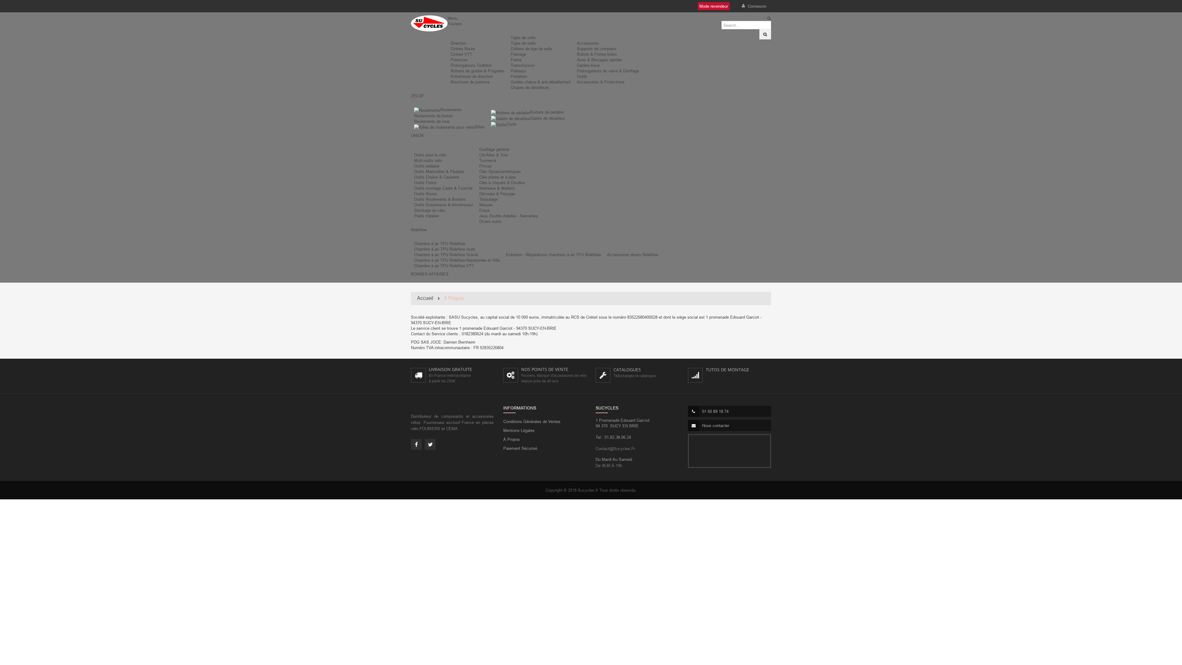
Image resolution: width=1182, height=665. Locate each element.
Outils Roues (425, 193)
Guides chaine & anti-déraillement (541, 81)
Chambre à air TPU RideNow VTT (444, 265)
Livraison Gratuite (450, 369)
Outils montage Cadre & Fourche (443, 188)
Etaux (484, 210)
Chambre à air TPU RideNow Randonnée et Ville (457, 260)
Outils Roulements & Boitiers (440, 199)
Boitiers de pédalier (547, 112)
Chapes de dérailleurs (530, 87)
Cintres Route (463, 48)
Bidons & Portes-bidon (597, 54)
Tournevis (488, 160)
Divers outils (490, 221)
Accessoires (588, 43)
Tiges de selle (523, 37)
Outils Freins (425, 182)
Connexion (756, 6)
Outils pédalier (427, 165)
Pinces (485, 165)
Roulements (450, 109)
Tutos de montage (727, 370)
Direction (458, 43)
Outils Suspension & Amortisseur (443, 204)
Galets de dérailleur (547, 118)
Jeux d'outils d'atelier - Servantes (508, 215)
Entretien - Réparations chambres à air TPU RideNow (553, 254)
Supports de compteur (596, 48)
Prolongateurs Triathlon (471, 65)
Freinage (518, 54)
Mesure (485, 204)
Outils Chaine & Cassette (436, 177)
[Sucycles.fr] (429, 23)
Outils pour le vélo (430, 154)
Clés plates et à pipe (497, 177)
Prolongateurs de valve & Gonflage (608, 70)
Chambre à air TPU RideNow (439, 243)
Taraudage (488, 199)
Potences (459, 59)
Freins (516, 59)
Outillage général (494, 149)
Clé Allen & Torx (493, 154)
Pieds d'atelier (426, 215)
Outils (582, 76)
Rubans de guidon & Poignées (478, 70)
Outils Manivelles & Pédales (439, 171)
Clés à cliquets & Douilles (502, 182)
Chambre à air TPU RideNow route (444, 249)
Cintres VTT (461, 54)
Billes (480, 126)
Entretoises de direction (472, 76)
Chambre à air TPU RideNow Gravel (446, 254)
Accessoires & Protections (601, 81)
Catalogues (627, 370)
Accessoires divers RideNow (632, 254)
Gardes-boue (588, 65)
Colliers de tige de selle (531, 48)
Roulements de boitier (433, 115)
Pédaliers (519, 76)
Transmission (523, 65)
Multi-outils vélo (428, 160)
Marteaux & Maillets (497, 188)
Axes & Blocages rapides (599, 59)
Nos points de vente (544, 369)
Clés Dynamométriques (500, 171)
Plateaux (518, 70)
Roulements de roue (432, 121)
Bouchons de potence (470, 81)
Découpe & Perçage (497, 193)
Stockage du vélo (429, 210)
